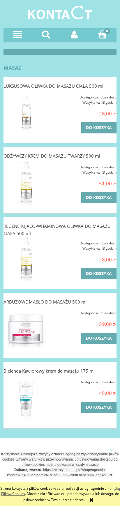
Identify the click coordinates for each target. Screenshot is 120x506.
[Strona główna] (60, 12)
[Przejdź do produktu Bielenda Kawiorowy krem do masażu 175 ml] (26, 398)
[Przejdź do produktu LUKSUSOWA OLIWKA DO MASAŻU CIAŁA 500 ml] (26, 113)
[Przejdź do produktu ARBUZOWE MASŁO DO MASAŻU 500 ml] (26, 329)
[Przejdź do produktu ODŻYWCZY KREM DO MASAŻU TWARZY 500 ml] (26, 183)
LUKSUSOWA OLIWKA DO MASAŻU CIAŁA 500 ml (53, 86)
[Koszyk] (102, 34)
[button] (17, 34)
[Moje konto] (74, 34)
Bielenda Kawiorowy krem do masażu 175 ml (49, 371)
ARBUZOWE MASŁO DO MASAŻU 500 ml (45, 302)
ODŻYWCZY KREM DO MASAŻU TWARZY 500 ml (51, 156)
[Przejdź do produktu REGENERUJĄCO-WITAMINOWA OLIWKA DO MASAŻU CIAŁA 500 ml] (26, 259)
